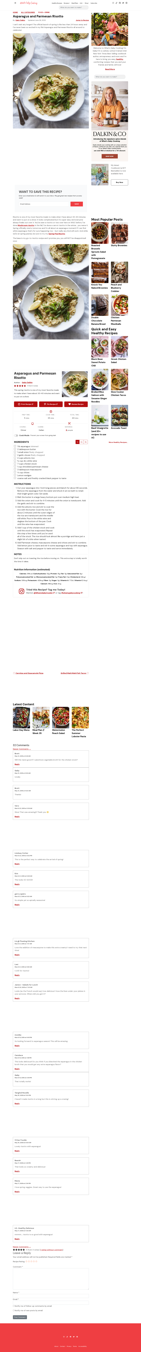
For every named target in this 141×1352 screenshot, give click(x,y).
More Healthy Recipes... (118, 442)
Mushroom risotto (26, 225)
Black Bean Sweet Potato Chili (98, 362)
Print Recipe (26, 404)
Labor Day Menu (21, 730)
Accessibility (82, 1346)
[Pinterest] (126, 3)
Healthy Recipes (57, 3)
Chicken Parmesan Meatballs (116, 320)
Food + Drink (44, 12)
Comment (18, 1267)
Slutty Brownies (119, 245)
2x (81, 442)
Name (16, 1292)
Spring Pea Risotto (57, 234)
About (56, 1346)
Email (16, 1299)
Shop (86, 3)
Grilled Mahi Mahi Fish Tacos (74, 673)
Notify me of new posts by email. (29, 1310)
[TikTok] (116, 3)
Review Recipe (77, 404)
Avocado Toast (119, 428)
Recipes (66, 3)
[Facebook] (119, 3)
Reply (17, 764)
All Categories (28, 12)
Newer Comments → (22, 749)
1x (77, 442)
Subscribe (94, 3)
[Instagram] (113, 3)
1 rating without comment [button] (51, 1250)
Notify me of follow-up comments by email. (33, 1306)
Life (81, 3)
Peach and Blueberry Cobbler (116, 287)
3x (86, 442)
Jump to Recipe (82, 20)
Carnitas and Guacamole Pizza (29, 673)
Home (15, 12)
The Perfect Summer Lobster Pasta (79, 733)
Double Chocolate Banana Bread (98, 320)
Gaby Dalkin (20, 20)
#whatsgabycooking (70, 593)
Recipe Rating (19, 1261)
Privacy (69, 1346)
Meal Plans (75, 3)
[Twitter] (123, 3)
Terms (75, 1346)
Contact (62, 1346)
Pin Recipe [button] (51, 404)
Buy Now (119, 182)
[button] (15, 386)
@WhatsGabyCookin (43, 593)
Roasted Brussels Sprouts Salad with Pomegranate (98, 252)
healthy (119, 59)
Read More (110, 69)
